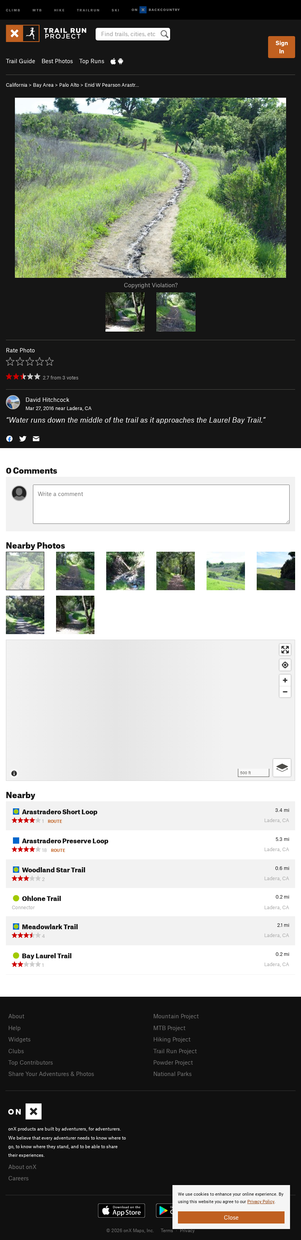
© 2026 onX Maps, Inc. (130, 1230)
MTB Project (169, 1027)
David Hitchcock (47, 399)
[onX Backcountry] (156, 10)
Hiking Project (171, 1039)
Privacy (187, 1230)
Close (231, 1217)
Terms (167, 1230)
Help (14, 1027)
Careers (18, 1178)
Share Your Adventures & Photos (51, 1073)
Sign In (282, 47)
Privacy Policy (260, 1201)
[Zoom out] (285, 691)
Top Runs (91, 60)
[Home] (50, 33)
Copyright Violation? (151, 284)
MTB (37, 9)
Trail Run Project (175, 1050)
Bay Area (43, 85)
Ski (116, 9)
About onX (22, 1166)
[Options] (282, 768)
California (16, 85)
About (16, 1015)
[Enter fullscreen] (285, 649)
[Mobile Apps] (117, 60)
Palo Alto (69, 85)
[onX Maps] (25, 1117)
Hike (59, 9)
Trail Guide (20, 60)
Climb (13, 9)
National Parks (172, 1073)
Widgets (19, 1039)
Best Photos (57, 60)
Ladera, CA (79, 408)
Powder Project (173, 1062)
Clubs (16, 1050)
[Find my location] (285, 665)
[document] (231, 1207)
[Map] (150, 710)
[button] (9, 438)
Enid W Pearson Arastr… (112, 85)
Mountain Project (176, 1015)
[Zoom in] (285, 680)
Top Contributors (30, 1062)
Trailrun (88, 9)
